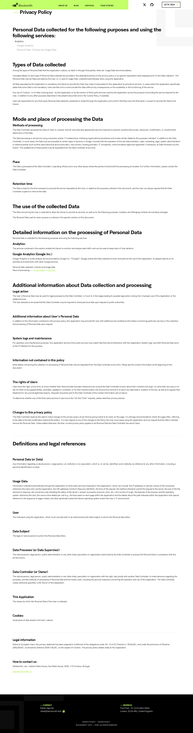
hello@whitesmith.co (22, 671)
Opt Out (51, 270)
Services (89, 5)
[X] (144, 4)
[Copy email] (64, 711)
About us (62, 5)
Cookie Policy (104, 722)
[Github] (151, 4)
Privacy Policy (39, 270)
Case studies (107, 5)
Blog (76, 5)
